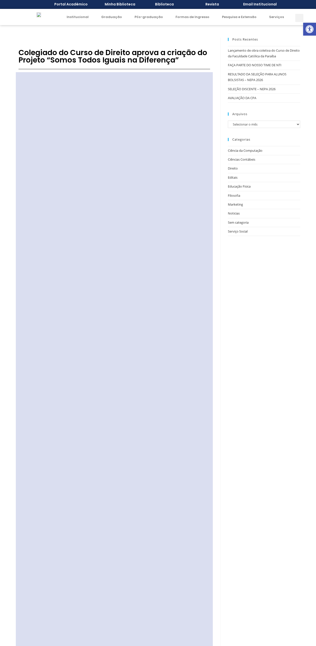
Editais (232, 177)
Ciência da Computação (245, 150)
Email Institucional (260, 4)
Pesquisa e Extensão (239, 17)
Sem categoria (238, 222)
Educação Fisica (239, 186)
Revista (212, 4)
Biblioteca (164, 4)
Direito (233, 168)
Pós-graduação (149, 17)
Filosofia (234, 195)
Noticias (234, 213)
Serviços (276, 17)
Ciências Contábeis (241, 159)
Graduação (111, 17)
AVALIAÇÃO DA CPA (242, 98)
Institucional (78, 17)
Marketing (235, 204)
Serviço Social (238, 231)
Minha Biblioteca (120, 4)
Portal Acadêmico (71, 4)
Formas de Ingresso (192, 17)
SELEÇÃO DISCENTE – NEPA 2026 (252, 89)
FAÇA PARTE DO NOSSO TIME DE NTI (254, 65)
